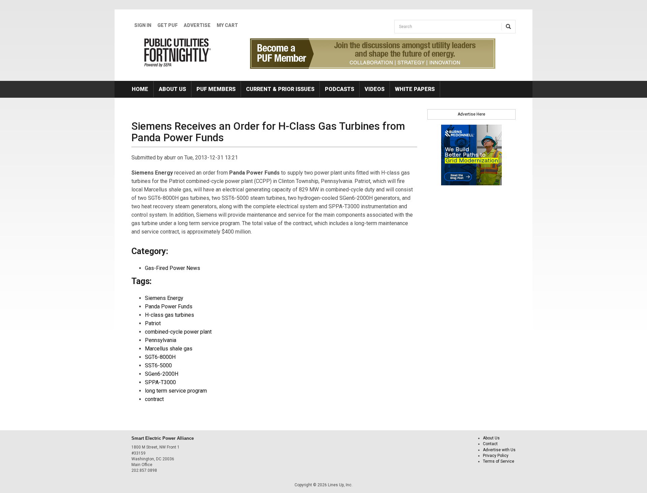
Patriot (153, 323)
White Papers (415, 89)
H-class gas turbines (169, 315)
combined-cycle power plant (178, 332)
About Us (172, 89)
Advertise (197, 25)
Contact (490, 443)
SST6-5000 (158, 365)
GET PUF (167, 25)
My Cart (227, 25)
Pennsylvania (160, 340)
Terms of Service (498, 461)
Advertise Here (471, 114)
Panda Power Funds (168, 306)
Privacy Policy (496, 455)
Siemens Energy (164, 298)
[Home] (177, 52)
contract (154, 399)
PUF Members (216, 89)
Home (140, 89)
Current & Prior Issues (280, 89)
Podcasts (339, 89)
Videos (374, 89)
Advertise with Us (499, 450)
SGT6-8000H (160, 357)
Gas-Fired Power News (172, 268)
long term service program (176, 391)
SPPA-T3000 (160, 382)
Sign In (142, 25)
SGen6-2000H (161, 374)
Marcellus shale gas (168, 348)
